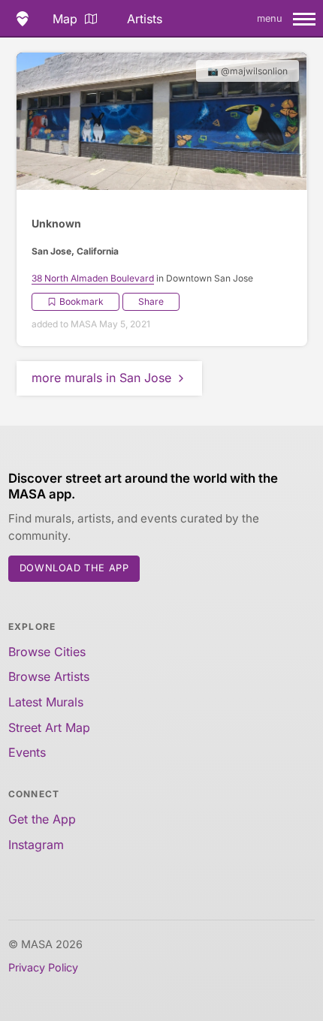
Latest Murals (45, 701)
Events (27, 752)
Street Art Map (49, 727)
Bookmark (81, 301)
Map (65, 18)
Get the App (42, 819)
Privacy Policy (43, 967)
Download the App (74, 568)
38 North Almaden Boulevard (93, 278)
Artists (144, 18)
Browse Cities (47, 651)
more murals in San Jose (101, 377)
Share (151, 301)
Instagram (36, 844)
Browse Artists (48, 676)
